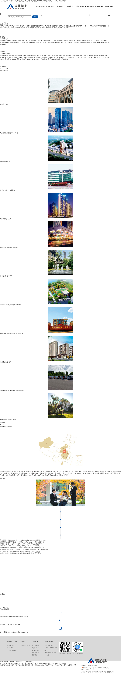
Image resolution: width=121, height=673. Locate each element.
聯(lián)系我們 (99, 6)
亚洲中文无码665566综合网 (37, 665)
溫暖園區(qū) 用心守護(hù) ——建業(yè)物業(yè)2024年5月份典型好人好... (23, 542)
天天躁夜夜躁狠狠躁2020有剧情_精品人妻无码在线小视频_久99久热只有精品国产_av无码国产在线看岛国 (33, 1)
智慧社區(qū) (80, 6)
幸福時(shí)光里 (36, 650)
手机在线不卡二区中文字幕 (67, 665)
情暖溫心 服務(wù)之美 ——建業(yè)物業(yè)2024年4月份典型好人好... (22, 544)
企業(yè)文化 (35, 645)
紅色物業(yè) (35, 652)
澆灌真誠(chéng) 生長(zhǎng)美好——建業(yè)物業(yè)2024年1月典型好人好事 (24, 549)
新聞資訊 (60, 6)
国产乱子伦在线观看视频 (21, 665)
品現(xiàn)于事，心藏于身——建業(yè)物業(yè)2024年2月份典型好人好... (22, 547)
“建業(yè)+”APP (49, 645)
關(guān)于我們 (50, 6)
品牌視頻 (34, 655)
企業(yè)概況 (10, 645)
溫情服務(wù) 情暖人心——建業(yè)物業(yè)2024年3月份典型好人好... (21, 546)
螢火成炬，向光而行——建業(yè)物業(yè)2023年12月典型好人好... (20, 551)
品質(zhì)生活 (36, 648)
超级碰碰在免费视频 (6, 665)
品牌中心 (70, 6)
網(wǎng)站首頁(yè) (40, 8)
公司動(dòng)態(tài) (25, 645)
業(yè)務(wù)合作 (89, 8)
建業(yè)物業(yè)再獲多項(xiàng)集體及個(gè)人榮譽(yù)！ (20, 553)
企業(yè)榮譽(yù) (11, 650)
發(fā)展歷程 (10, 648)
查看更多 (3, 37)
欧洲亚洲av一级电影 (52, 665)
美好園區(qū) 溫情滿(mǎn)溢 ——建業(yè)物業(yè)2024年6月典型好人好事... (23, 540)
